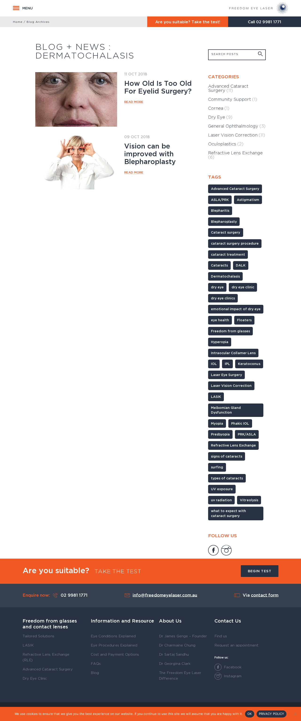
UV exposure (222, 489)
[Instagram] (226, 551)
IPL (227, 363)
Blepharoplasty (224, 221)
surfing (217, 467)
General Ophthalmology (236, 126)
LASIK (216, 396)
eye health (220, 320)
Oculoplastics (225, 144)
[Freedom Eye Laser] (258, 8)
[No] (295, 714)
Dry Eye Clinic (35, 678)
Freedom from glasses (230, 331)
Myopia (217, 423)
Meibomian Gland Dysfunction (226, 410)
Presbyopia (220, 434)
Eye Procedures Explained (114, 645)
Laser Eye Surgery (226, 374)
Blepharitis (220, 210)
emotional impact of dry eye (236, 309)
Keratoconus (249, 363)
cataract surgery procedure (235, 243)
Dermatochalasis (225, 276)
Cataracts (219, 265)
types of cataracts (227, 478)
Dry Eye (220, 117)
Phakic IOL (240, 423)
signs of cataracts (226, 456)
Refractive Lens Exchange (235, 155)
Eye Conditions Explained (113, 636)
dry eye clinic (243, 287)
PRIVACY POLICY (271, 714)
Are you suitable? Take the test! (187, 22)
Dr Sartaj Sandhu (174, 654)
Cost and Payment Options (115, 654)
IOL (214, 363)
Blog (95, 672)
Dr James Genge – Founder (183, 636)
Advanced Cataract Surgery (228, 88)
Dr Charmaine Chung (177, 645)
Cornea (218, 108)
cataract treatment (228, 254)
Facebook (233, 667)
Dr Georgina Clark (174, 663)
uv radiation (221, 500)
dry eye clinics (223, 298)
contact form (264, 594)
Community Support (232, 99)
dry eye (217, 287)
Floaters (244, 320)
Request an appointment (236, 645)
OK (249, 714)
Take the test (118, 571)
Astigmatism (248, 199)
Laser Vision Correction (236, 135)
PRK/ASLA (247, 434)
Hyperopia (219, 342)
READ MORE (133, 101)
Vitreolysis (249, 500)
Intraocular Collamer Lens (233, 353)
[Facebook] (213, 551)
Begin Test (259, 571)
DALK (241, 265)
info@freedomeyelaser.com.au (165, 594)
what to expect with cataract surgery (228, 513)
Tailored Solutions (38, 636)
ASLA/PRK (220, 199)
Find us (220, 636)
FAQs (96, 663)
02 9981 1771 (268, 22)
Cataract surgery (225, 232)
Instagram (233, 676)
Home (18, 21)
